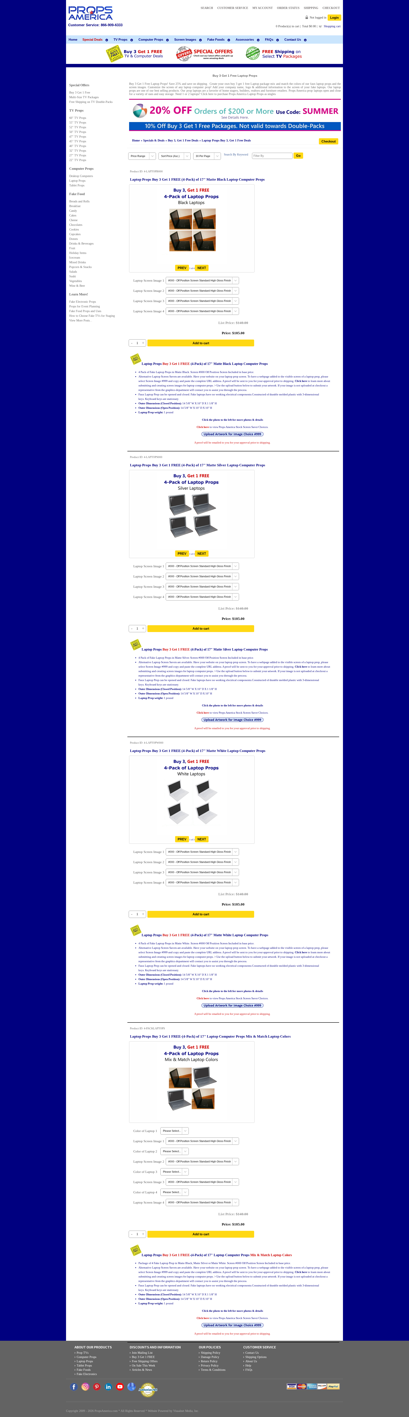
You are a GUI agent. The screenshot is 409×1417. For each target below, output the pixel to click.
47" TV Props (77, 136)
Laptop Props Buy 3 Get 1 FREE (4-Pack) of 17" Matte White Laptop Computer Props (197, 751)
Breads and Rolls (79, 201)
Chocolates (75, 224)
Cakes (72, 215)
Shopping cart (332, 26)
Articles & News (142, 1369)
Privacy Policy (210, 1365)
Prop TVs (82, 1352)
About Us (251, 1361)
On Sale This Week (143, 1365)
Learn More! (78, 294)
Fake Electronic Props (82, 301)
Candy (73, 210)
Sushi (72, 276)
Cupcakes (75, 234)
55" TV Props (77, 122)
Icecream (74, 257)
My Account (262, 8)
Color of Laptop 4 (145, 1192)
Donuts (73, 238)
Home (136, 140)
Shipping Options (255, 1357)
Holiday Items (77, 253)
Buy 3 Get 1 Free (79, 92)
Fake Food (77, 194)
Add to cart (201, 343)
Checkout (331, 8)
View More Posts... (80, 320)
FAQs (248, 1369)
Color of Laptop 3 (145, 1172)
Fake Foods (84, 1369)
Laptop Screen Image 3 (148, 301)
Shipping (311, 8)
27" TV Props (77, 155)
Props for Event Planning (84, 306)
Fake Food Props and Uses (85, 311)
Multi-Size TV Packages (84, 97)
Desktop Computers (81, 176)
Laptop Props (77, 180)
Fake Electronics (87, 1374)
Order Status (288, 8)
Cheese (73, 220)
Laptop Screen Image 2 (148, 290)
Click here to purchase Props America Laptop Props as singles (238, 94)
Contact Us (252, 1352)
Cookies (74, 229)
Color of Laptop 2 (145, 1151)
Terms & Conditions (213, 1369)
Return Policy (209, 1361)
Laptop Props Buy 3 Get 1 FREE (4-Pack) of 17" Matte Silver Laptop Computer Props (197, 465)
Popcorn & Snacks (80, 267)
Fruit (72, 248)
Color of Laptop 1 (145, 1131)
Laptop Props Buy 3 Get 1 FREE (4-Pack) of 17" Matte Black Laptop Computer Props (197, 179)
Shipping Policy (210, 1352)
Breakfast (75, 206)
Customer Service (232, 8)
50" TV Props (77, 132)
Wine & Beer (77, 285)
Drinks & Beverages (81, 243)
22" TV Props (77, 160)
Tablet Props (76, 185)
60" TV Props (77, 118)
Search (207, 8)
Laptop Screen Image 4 (148, 311)
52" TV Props (77, 127)
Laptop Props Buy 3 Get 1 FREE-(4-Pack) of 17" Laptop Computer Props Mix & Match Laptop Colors (210, 1036)
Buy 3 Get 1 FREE (143, 1357)
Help (248, 1365)
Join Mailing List (142, 1352)
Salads (73, 271)
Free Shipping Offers (144, 1361)
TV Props (76, 110)
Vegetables (75, 281)
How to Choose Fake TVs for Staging (92, 315)
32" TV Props (77, 150)
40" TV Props (77, 146)
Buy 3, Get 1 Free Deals (183, 140)
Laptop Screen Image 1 (148, 280)
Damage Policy (210, 1357)
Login (334, 17)
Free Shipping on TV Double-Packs (90, 102)
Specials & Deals (153, 140)
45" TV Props (77, 141)
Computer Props (81, 168)
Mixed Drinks (77, 262)
